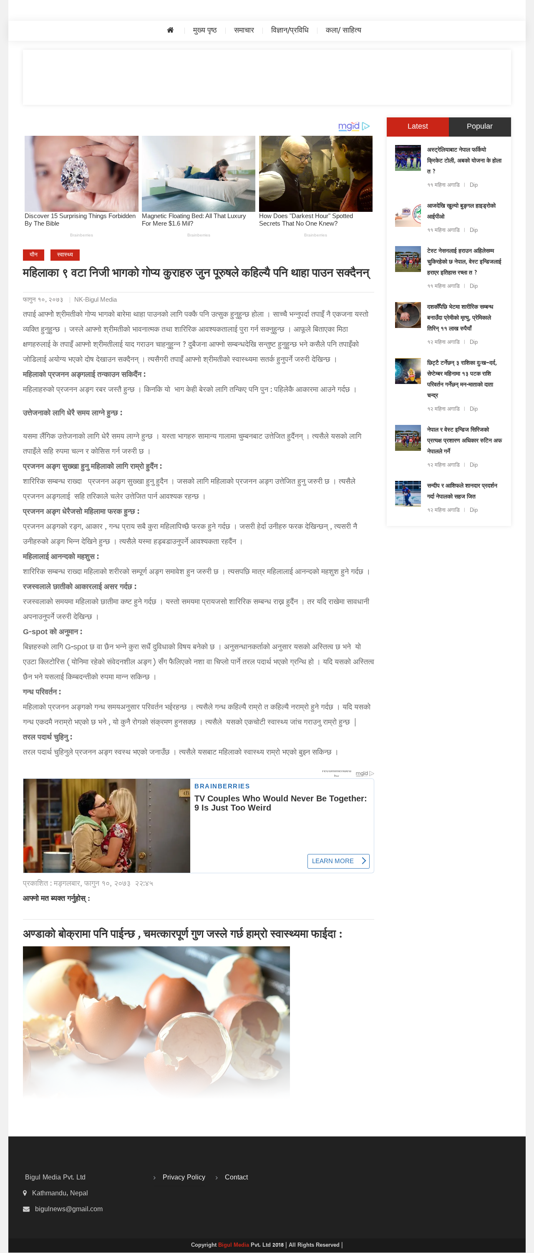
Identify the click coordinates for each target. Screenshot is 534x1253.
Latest (418, 127)
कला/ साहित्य (343, 31)
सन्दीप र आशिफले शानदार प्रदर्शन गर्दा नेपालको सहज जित (462, 491)
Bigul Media (234, 1245)
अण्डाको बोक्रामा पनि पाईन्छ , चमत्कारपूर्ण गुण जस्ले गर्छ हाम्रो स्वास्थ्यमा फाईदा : (183, 935)
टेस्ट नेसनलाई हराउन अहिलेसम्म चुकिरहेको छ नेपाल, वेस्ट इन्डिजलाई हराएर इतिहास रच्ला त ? (464, 262)
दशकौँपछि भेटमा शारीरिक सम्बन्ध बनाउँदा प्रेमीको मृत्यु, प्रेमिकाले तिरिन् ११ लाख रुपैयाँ (460, 318)
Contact (236, 1177)
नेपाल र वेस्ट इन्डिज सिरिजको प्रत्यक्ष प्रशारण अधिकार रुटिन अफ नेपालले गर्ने (464, 441)
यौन (34, 255)
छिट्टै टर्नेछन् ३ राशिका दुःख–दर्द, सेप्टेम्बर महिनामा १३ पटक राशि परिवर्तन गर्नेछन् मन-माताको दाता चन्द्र (462, 379)
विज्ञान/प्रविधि (290, 31)
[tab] (418, 127)
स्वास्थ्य (65, 255)
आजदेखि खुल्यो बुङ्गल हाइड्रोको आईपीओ (461, 211)
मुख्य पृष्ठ (205, 31)
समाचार (244, 31)
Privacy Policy (184, 1177)
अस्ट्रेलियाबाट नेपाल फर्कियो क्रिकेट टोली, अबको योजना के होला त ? (464, 161)
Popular (480, 127)
